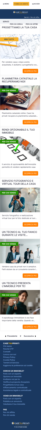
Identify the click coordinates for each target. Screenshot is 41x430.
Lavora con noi (9, 354)
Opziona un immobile (12, 376)
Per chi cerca (16, 24)
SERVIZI (6, 22)
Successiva (29, 336)
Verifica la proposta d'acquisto (16, 382)
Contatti (6, 351)
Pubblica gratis (21, 4)
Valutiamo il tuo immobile (14, 404)
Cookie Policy (9, 360)
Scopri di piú (30, 71)
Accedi (37, 4)
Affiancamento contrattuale (15, 387)
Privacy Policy (9, 357)
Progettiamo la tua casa (13, 385)
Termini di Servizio (11, 362)
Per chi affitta (9, 412)
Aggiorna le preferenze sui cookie (17, 365)
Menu (6, 4)
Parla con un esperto (12, 374)
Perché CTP (8, 349)
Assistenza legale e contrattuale (17, 390)
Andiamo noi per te (11, 379)
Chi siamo (7, 346)
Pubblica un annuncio (12, 401)
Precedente (12, 336)
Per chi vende (9, 415)
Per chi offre (32, 24)
